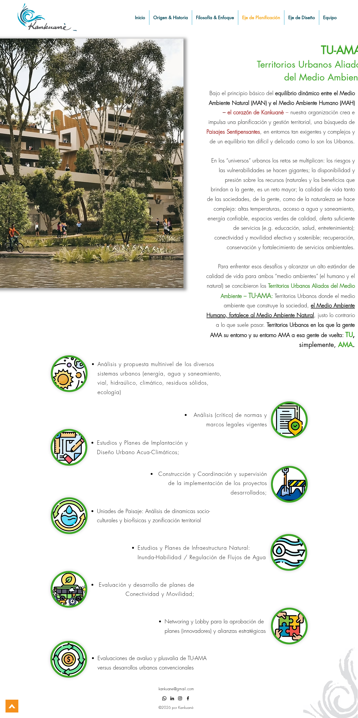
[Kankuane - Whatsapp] (164, 698)
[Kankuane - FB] (188, 698)
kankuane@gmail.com (176, 689)
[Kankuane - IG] (180, 698)
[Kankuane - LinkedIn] (172, 698)
